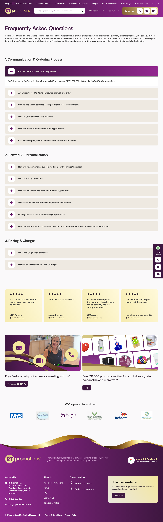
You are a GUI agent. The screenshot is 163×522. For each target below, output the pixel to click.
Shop (87, 388)
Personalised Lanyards (78, 3)
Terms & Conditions (53, 515)
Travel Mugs (126, 3)
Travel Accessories (24, 3)
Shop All (8, 3)
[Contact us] (154, 11)
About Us (111, 11)
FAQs (46, 492)
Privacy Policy (71, 515)
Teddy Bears (60, 3)
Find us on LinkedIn (83, 483)
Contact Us (11, 384)
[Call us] (140, 11)
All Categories (94, 11)
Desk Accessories (43, 3)
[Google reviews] (143, 460)
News (46, 487)
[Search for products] (82, 11)
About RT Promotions (53, 482)
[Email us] (147, 11)
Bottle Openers (141, 3)
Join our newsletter (52, 503)
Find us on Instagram (84, 489)
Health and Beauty (109, 3)
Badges (95, 3)
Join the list (118, 495)
